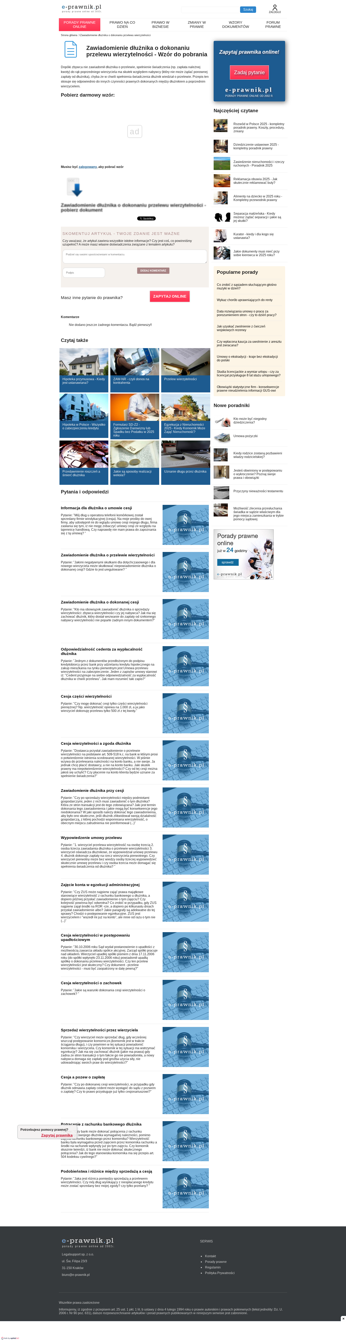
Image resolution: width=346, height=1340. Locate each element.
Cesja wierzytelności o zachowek (91, 983)
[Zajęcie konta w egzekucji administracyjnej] (186, 920)
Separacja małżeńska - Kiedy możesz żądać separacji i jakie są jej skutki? (257, 217)
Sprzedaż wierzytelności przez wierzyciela (99, 1030)
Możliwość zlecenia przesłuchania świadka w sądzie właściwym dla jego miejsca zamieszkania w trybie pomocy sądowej (258, 514)
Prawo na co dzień (122, 24)
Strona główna (69, 35)
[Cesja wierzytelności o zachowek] (186, 1019)
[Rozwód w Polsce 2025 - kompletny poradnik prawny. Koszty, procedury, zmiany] (220, 131)
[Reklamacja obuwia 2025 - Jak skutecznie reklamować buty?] (223, 186)
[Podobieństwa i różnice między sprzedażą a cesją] (186, 1207)
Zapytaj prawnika (57, 1135)
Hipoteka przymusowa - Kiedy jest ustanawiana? (83, 380)
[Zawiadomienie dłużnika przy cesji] (186, 826)
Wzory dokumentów (235, 24)
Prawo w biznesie (160, 24)
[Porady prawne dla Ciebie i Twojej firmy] (244, 578)
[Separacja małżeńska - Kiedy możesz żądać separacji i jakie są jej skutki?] (223, 220)
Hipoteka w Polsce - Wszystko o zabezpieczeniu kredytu (83, 426)
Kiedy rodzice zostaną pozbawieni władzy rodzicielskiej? (257, 455)
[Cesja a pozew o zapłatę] (186, 1113)
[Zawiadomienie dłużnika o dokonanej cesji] (186, 638)
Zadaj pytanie (249, 72)
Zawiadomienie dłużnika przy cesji (92, 790)
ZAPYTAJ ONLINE (169, 296)
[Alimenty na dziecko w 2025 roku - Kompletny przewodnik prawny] (221, 203)
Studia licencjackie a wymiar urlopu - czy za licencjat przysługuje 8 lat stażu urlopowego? (249, 373)
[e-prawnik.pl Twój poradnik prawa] (82, 9)
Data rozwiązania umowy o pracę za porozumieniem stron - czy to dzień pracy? (247, 313)
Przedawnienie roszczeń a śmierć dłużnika (81, 473)
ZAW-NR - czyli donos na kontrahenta (131, 380)
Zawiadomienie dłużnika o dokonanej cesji (100, 602)
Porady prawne (216, 1261)
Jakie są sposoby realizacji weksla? (132, 473)
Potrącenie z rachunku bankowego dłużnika (101, 1124)
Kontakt (210, 1256)
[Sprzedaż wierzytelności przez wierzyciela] (186, 1066)
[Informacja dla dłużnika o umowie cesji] (186, 544)
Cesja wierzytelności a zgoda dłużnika (96, 743)
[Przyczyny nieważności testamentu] (221, 498)
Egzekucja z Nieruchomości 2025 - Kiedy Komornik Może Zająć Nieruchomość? (184, 428)
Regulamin (213, 1267)
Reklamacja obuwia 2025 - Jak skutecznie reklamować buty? (255, 180)
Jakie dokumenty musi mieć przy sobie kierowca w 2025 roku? (256, 253)
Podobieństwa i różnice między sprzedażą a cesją (106, 1171)
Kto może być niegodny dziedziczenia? (250, 420)
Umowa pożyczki (245, 436)
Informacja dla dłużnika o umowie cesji (96, 508)
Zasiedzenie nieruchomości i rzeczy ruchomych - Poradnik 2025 (258, 163)
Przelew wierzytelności (180, 379)
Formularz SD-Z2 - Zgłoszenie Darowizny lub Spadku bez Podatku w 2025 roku (133, 430)
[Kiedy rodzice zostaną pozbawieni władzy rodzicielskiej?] (221, 460)
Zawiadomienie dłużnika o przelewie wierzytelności (108, 555)
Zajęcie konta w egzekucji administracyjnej (100, 885)
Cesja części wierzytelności (86, 696)
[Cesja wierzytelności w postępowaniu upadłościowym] (186, 971)
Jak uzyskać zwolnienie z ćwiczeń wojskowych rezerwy (241, 328)
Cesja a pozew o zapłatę (83, 1077)
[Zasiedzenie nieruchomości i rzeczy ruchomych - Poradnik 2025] (223, 169)
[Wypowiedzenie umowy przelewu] (186, 873)
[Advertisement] (173, 1331)
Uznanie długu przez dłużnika (185, 471)
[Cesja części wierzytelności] (186, 732)
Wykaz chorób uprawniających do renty (245, 300)
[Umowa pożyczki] (222, 443)
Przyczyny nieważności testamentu (258, 491)
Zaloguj (275, 12)
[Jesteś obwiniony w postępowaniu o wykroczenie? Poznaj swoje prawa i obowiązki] (221, 477)
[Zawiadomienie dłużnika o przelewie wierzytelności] (186, 591)
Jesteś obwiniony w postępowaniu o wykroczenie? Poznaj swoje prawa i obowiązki (257, 474)
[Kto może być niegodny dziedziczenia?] (223, 425)
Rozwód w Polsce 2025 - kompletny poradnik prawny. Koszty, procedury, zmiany (258, 127)
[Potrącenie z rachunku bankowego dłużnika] (186, 1160)
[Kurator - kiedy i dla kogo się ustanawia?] (220, 241)
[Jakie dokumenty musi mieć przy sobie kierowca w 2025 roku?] (222, 258)
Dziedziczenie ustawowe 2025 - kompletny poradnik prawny (256, 146)
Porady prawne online (80, 24)
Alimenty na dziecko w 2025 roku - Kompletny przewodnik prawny (257, 198)
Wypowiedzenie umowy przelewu (91, 838)
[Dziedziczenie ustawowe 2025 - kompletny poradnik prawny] (221, 151)
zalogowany (88, 167)
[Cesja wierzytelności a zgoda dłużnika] (186, 779)
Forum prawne (273, 24)
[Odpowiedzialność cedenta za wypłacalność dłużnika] (186, 685)
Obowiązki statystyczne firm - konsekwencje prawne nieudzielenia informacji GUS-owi (248, 388)
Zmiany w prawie (197, 24)
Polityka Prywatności (220, 1273)
